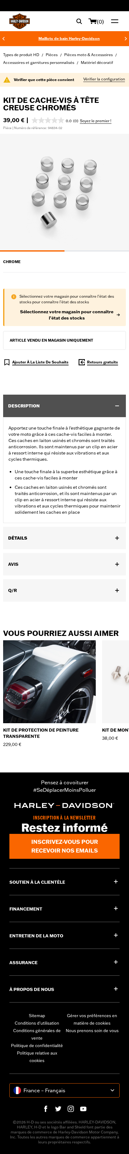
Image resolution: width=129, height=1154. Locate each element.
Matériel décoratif (97, 62)
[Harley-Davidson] (64, 805)
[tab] (32, 251)
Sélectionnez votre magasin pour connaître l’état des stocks (66, 315)
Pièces (52, 54)
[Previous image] (12, 192)
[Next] (126, 39)
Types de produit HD (21, 54)
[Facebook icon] (45, 1109)
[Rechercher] (79, 21)
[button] (55, 120)
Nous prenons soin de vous (92, 1030)
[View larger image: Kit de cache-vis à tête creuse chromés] (64, 192)
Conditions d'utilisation (37, 1023)
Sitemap (37, 1015)
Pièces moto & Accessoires (88, 54)
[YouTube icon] (83, 1109)
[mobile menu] (113, 21)
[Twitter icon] (58, 1109)
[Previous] (3, 39)
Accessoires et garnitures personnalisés (38, 62)
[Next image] (116, 192)
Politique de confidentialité (37, 1045)
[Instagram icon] (71, 1109)
